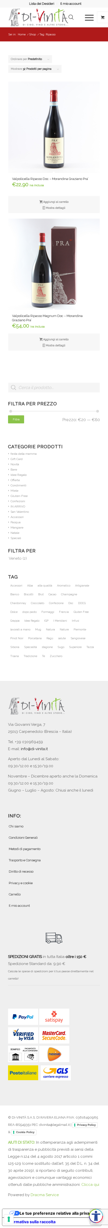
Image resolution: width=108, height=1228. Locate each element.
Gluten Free (81, 612)
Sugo (61, 647)
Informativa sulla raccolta (31, 1221)
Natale (15, 533)
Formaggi (47, 612)
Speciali (16, 538)
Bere (14, 469)
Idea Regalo (31, 620)
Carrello (15, 894)
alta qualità (45, 585)
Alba (30, 585)
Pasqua (16, 522)
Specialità (30, 647)
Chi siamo (16, 826)
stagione (47, 647)
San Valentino (20, 511)
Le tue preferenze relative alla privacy (57, 1213)
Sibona (14, 647)
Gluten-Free (19, 496)
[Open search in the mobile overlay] (71, 17)
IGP (46, 620)
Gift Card (17, 459)
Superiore (75, 647)
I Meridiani (60, 620)
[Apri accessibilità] (96, 1216)
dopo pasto (29, 612)
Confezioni (18, 501)
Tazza (90, 647)
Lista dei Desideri (41, 4)
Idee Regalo (19, 475)
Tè (43, 656)
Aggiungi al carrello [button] (55, 202)
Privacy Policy (86, 1125)
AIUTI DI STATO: (22, 1142)
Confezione (56, 603)
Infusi (75, 620)
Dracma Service (45, 1195)
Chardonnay (18, 603)
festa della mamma (24, 454)
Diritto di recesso (21, 871)
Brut (41, 594)
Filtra (16, 419)
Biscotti (28, 594)
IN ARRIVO (18, 506)
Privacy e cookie (21, 883)
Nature (64, 629)
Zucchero (56, 656)
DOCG (82, 603)
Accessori (17, 517)
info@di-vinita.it (34, 749)
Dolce (14, 612)
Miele (14, 490)
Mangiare (17, 527)
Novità (15, 464)
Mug (38, 629)
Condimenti (18, 485)
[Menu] (87, 17)
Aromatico (63, 585)
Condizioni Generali (23, 837)
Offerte (15, 480)
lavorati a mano (20, 629)
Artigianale (82, 585)
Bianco (14, 594)
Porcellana (35, 638)
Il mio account (70, 4)
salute (62, 638)
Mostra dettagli (55, 208)
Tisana (14, 656)
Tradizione (30, 656)
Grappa (15, 620)
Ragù (49, 638)
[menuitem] (42, 4)
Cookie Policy (25, 1132)
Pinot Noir (16, 638)
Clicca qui (90, 1184)
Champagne (69, 594)
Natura (50, 629)
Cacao (52, 594)
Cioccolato (37, 603)
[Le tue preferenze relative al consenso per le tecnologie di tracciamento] (9, 1219)
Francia (64, 612)
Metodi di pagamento (24, 849)
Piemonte (80, 629)
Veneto (15, 558)
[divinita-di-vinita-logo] (44, 17)
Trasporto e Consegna (25, 860)
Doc (70, 603)
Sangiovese (78, 638)
